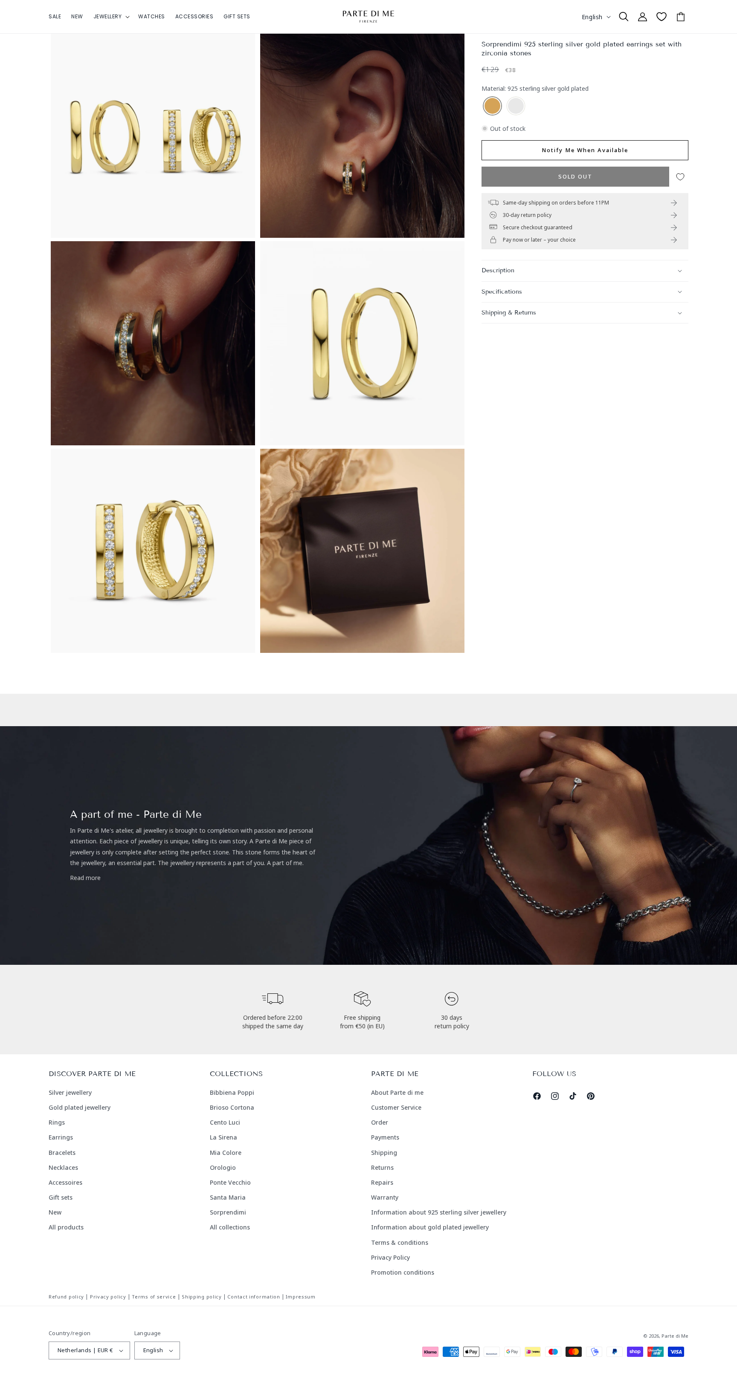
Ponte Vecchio (230, 1182)
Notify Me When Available (585, 150)
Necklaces (63, 1167)
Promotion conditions (402, 1272)
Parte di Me (675, 1336)
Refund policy (66, 1296)
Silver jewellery (70, 1092)
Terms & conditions (399, 1242)
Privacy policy (108, 1296)
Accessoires (65, 1182)
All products (66, 1227)
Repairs (382, 1182)
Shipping (384, 1152)
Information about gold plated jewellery (430, 1227)
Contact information (253, 1296)
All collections (230, 1227)
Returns (382, 1167)
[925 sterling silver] (516, 106)
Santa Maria (228, 1197)
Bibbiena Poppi (232, 1092)
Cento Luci (225, 1122)
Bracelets (62, 1152)
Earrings (61, 1137)
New (55, 1212)
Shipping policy (202, 1296)
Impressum (300, 1296)
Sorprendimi (228, 1212)
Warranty (384, 1197)
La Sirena (223, 1137)
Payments (385, 1137)
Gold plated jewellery (79, 1107)
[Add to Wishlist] (680, 176)
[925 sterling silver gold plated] (492, 106)
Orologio (223, 1167)
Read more (85, 878)
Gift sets (61, 1197)
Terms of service (154, 1296)
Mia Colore (225, 1152)
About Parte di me (397, 1092)
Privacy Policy (390, 1257)
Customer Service (396, 1107)
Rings (57, 1122)
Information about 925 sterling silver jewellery (438, 1212)
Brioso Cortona (232, 1107)
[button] (110, 16)
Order (379, 1122)
